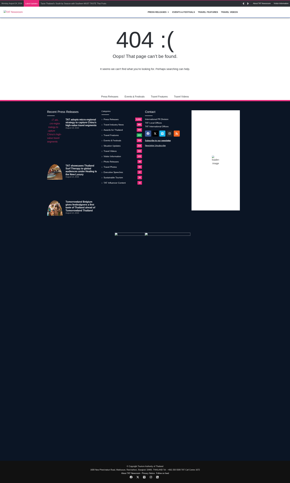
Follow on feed (162, 473)
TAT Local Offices (153, 123)
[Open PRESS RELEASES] (168, 12)
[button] (243, 4)
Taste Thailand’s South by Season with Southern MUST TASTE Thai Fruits (73, 4)
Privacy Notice (148, 473)
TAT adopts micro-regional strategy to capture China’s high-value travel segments (81, 122)
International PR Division (156, 119)
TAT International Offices (157, 126)
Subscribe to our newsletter (158, 140)
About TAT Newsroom (130, 473)
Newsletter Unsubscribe (155, 145)
